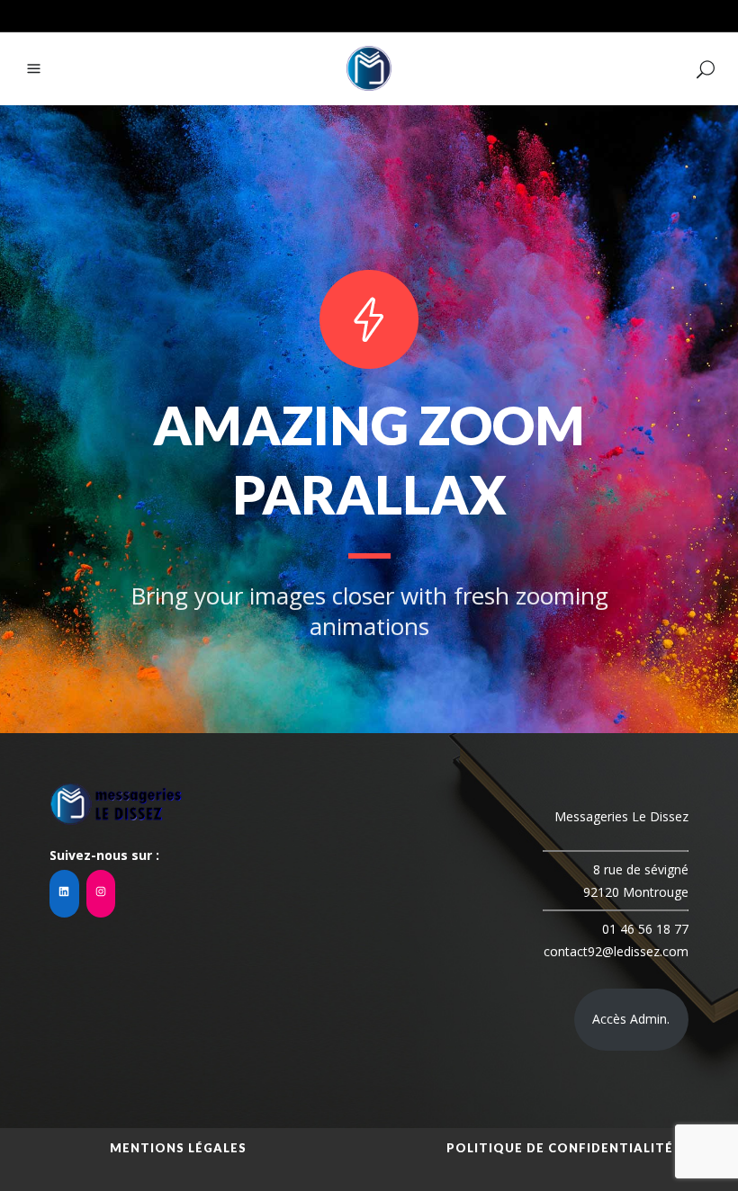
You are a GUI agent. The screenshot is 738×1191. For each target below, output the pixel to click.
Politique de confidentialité (559, 1148)
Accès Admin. (631, 1018)
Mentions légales (178, 1148)
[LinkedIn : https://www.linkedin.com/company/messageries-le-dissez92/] (64, 894)
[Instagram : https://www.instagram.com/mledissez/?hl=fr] (101, 894)
